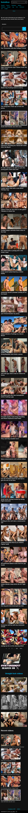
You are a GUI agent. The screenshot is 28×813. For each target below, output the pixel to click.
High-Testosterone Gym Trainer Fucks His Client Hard (12, 747)
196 (17, 648)
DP (2, 8)
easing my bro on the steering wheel (12, 646)
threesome (22, 7)
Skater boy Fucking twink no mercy (12, 87)
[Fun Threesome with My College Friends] (11, 781)
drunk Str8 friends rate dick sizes (11, 126)
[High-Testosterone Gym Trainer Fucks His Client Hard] (11, 740)
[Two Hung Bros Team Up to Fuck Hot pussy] (11, 768)
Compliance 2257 (11, 809)
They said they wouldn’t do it (10, 438)
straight (6, 8)
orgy (13, 7)
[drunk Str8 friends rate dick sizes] (11, 795)
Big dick (3, 5)
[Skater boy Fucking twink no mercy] (11, 754)
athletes (19, 5)
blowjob (8, 7)
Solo (17, 7)
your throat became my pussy (10, 313)
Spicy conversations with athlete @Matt (13, 459)
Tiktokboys (13, 5)
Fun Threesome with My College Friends (13, 48)
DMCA (18, 809)
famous (8, 5)
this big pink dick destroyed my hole (12, 606)
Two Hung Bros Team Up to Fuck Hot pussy (10, 774)
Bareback (3, 7)
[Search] (25, 2)
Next (21, 648)
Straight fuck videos (14, 674)
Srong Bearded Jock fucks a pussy (12, 354)
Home (14, 11)
